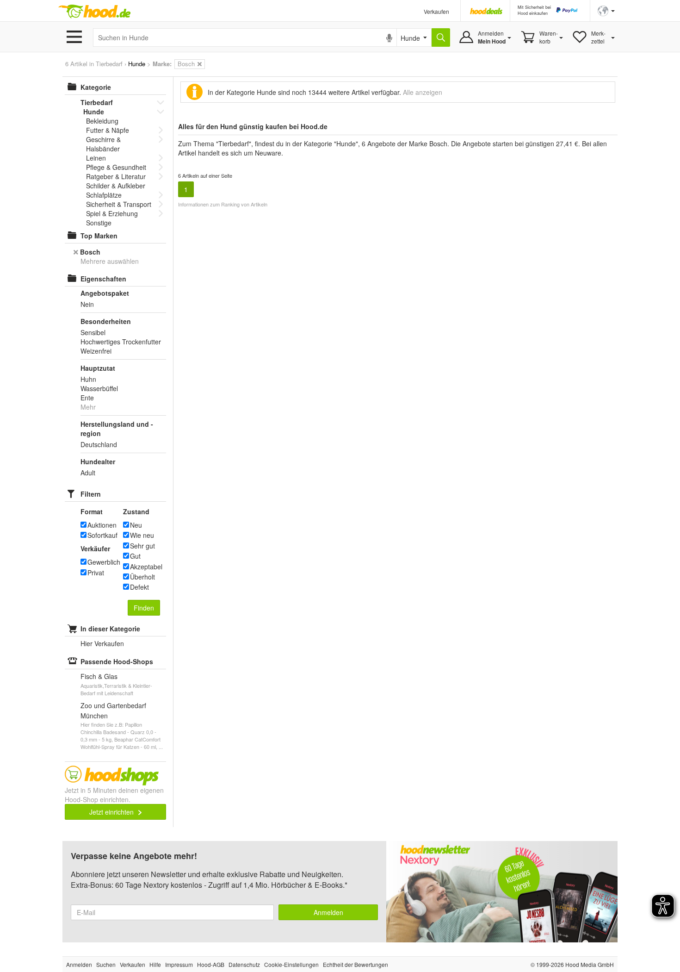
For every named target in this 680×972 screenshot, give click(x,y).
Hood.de (94, 12)
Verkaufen (436, 11)
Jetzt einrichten (112, 811)
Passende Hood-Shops (116, 661)
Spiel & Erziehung (112, 213)
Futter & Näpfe (107, 130)
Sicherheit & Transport (118, 204)
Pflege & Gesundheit (116, 167)
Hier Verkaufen (102, 643)
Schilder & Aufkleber (115, 185)
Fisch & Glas (98, 676)
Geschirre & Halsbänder (103, 144)
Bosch (90, 251)
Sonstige (98, 222)
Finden (144, 607)
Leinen (96, 157)
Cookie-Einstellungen (291, 964)
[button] (606, 10)
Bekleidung (102, 120)
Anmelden (328, 912)
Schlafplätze (104, 194)
